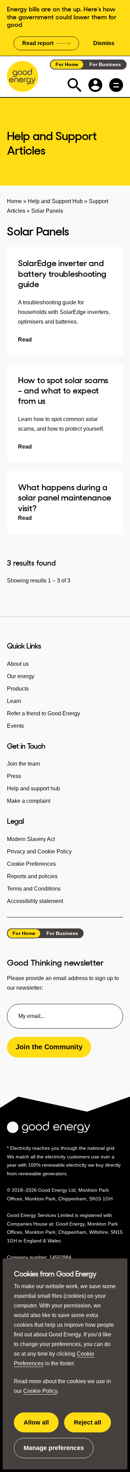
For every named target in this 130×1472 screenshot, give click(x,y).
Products (18, 689)
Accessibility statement (35, 901)
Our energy (20, 676)
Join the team (23, 764)
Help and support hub (33, 788)
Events (15, 726)
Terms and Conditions (34, 889)
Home (14, 201)
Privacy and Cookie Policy (39, 851)
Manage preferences (54, 1451)
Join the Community (49, 1047)
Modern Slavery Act (31, 839)
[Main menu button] (116, 85)
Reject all (92, 1426)
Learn (14, 701)
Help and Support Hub (55, 201)
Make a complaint (28, 801)
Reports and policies (32, 876)
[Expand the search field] (74, 85)
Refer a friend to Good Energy (43, 713)
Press (14, 776)
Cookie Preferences (31, 864)
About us (18, 664)
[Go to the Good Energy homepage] (22, 76)
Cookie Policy (40, 1391)
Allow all (41, 1426)
